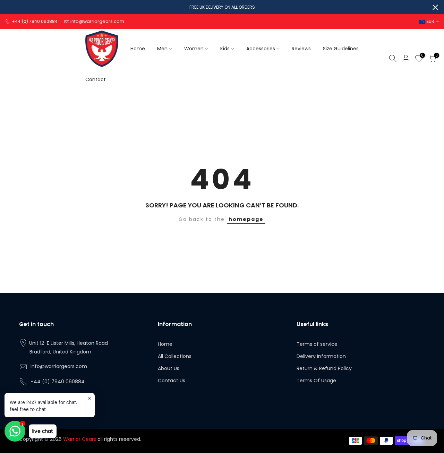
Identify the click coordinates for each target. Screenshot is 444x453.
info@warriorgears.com (59, 366)
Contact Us (171, 380)
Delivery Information (321, 356)
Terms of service (317, 344)
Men (162, 48)
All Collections (174, 356)
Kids (225, 48)
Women (194, 48)
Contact (95, 79)
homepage (246, 219)
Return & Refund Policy (324, 368)
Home (137, 48)
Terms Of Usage (316, 380)
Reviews (301, 48)
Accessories (260, 48)
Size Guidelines (341, 48)
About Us (168, 368)
